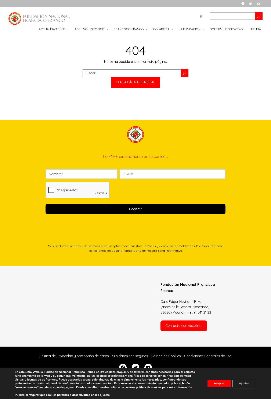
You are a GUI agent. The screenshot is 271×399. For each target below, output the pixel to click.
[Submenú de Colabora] (172, 29)
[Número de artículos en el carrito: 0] (201, 16)
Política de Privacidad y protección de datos (74, 356)
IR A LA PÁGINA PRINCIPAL (135, 82)
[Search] (259, 16)
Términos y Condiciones (159, 246)
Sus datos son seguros (130, 356)
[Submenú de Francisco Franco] (146, 29)
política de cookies (148, 387)
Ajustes (244, 383)
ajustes (105, 395)
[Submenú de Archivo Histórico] (107, 29)
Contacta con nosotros (183, 325)
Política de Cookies (166, 356)
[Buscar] (184, 73)
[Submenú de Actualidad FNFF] (68, 29)
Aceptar (219, 383)
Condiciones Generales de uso (207, 356)
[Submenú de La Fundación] (203, 29)
